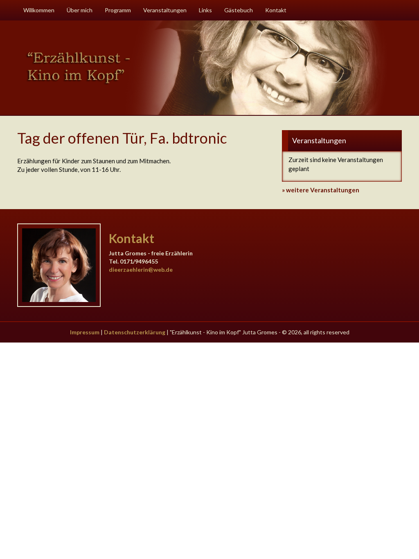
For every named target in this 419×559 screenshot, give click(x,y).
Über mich (79, 10)
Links (205, 10)
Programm (118, 10)
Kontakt (275, 10)
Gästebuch (238, 10)
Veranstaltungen (165, 10)
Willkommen (38, 10)
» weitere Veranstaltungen (320, 190)
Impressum (84, 332)
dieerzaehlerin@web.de (141, 269)
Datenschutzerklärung (134, 332)
